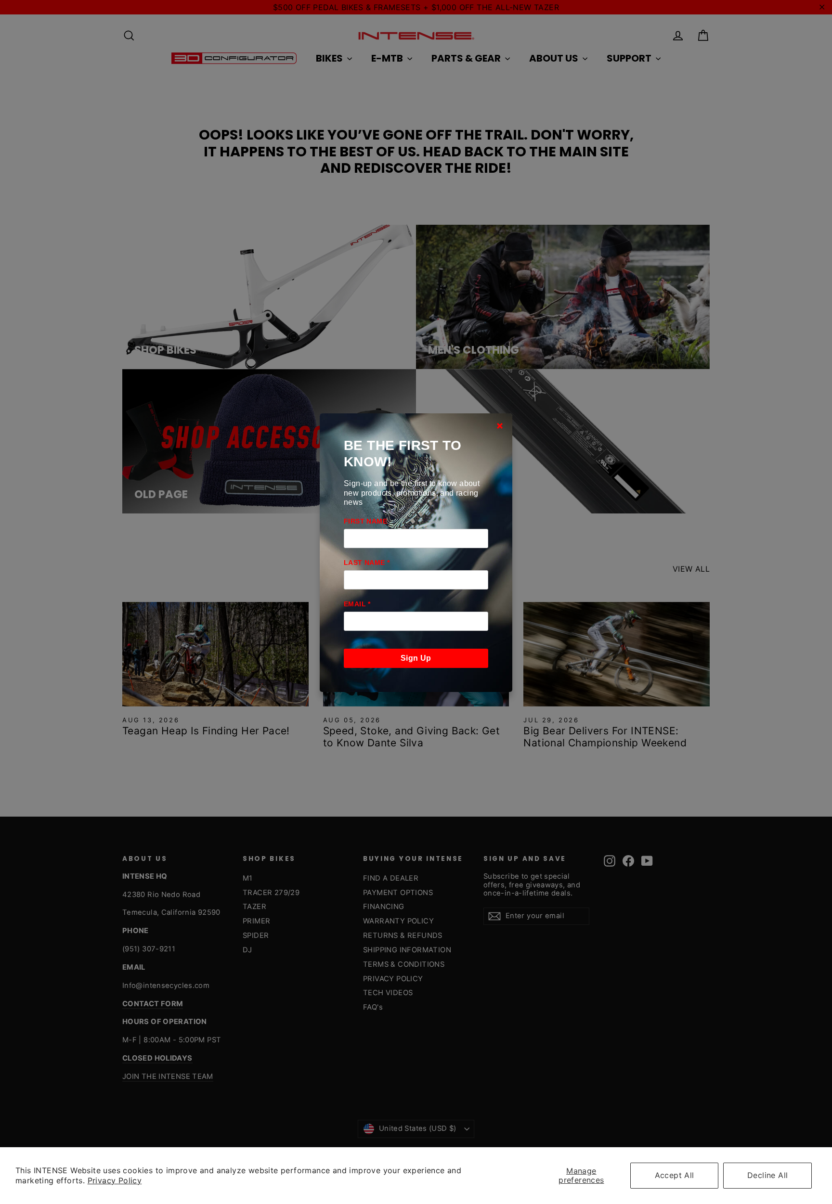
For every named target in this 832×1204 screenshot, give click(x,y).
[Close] (499, 425)
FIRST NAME (365, 521)
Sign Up (416, 658)
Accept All (674, 1175)
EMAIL (357, 604)
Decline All (767, 1175)
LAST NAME (367, 562)
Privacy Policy (115, 1180)
